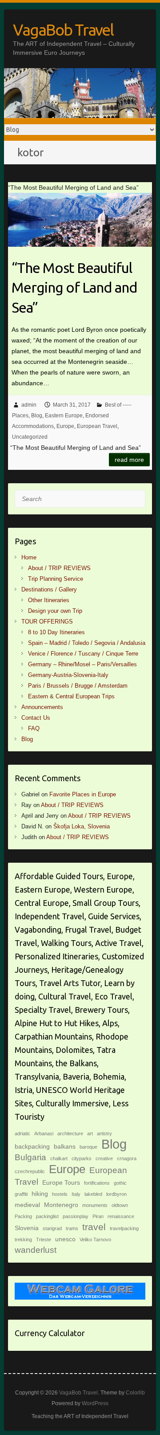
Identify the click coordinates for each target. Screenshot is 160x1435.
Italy (76, 1194)
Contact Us (35, 717)
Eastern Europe (64, 415)
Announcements (42, 707)
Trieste (43, 1239)
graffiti (21, 1194)
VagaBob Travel (63, 29)
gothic (120, 1183)
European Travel (97, 426)
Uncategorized (30, 437)
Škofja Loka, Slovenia (81, 826)
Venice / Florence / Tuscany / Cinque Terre (83, 653)
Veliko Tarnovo (95, 1239)
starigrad (52, 1228)
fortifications (97, 1183)
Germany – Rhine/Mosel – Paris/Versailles (82, 664)
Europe (65, 426)
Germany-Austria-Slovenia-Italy (68, 675)
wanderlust (35, 1250)
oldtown (120, 1205)
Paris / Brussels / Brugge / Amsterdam (78, 685)
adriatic (22, 1133)
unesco (65, 1239)
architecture (70, 1133)
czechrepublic (30, 1171)
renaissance (121, 1216)
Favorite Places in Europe (82, 794)
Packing (23, 1216)
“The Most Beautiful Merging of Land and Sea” (74, 288)
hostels (60, 1194)
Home (28, 557)
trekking (23, 1239)
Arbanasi (43, 1133)
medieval (27, 1204)
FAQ (34, 728)
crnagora (126, 1158)
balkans (65, 1146)
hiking (40, 1193)
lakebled (93, 1194)
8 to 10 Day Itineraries (56, 632)
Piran (98, 1216)
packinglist (47, 1216)
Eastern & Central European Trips (71, 696)
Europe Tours (61, 1182)
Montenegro (61, 1204)
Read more (129, 459)
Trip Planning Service (55, 578)
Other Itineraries (48, 600)
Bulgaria (30, 1157)
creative (104, 1158)
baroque (88, 1147)
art (90, 1133)
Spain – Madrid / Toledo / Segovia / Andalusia (86, 643)
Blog (36, 415)
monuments (95, 1205)
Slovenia (27, 1227)
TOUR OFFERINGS (47, 621)
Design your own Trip (55, 610)
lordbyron (116, 1194)
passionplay (75, 1216)
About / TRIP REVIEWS (59, 568)
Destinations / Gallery (49, 589)
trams (72, 1228)
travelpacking (124, 1228)
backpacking (32, 1146)
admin (28, 405)
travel (94, 1227)
